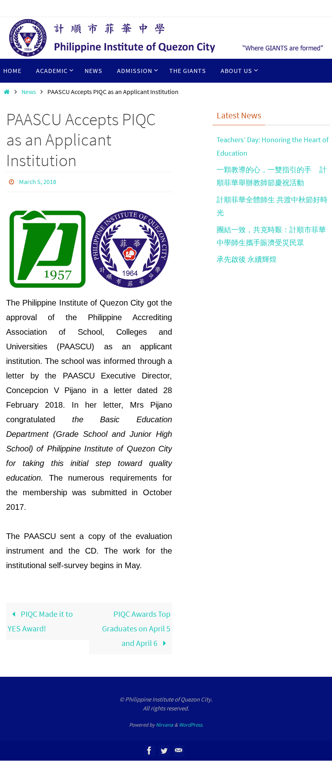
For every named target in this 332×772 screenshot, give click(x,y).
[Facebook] (149, 748)
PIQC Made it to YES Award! (40, 618)
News (28, 92)
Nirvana (164, 722)
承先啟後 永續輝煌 (247, 259)
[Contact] (178, 748)
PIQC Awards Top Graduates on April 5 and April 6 (136, 626)
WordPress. (191, 722)
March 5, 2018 (37, 181)
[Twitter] (164, 748)
